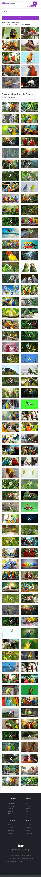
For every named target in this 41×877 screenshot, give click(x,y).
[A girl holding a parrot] (30, 45)
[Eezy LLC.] (21, 846)
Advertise (28, 806)
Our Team (28, 827)
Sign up (33, 6)
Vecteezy (11, 806)
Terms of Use (10, 861)
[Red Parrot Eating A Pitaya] (30, 33)
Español (10, 827)
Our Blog (28, 830)
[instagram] (22, 850)
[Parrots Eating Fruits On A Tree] (11, 58)
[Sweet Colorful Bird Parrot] (11, 33)
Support (28, 808)
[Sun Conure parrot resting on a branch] (30, 58)
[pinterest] (19, 850)
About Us (28, 825)
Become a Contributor (11, 812)
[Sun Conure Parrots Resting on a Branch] (11, 70)
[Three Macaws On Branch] (11, 83)
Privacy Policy (19, 861)
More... (10, 836)
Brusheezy (11, 803)
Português (11, 830)
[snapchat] (25, 850)
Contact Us (29, 833)
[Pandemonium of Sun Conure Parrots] (11, 45)
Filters (20, 18)
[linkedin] (28, 850)
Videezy (10, 808)
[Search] (35, 3)
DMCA (27, 811)
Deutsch (10, 833)
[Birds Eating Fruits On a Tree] (30, 83)
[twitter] (16, 850)
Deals (27, 803)
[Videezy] (5, 3)
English (10, 825)
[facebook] (12, 850)
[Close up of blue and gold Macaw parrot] (30, 70)
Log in (28, 6)
